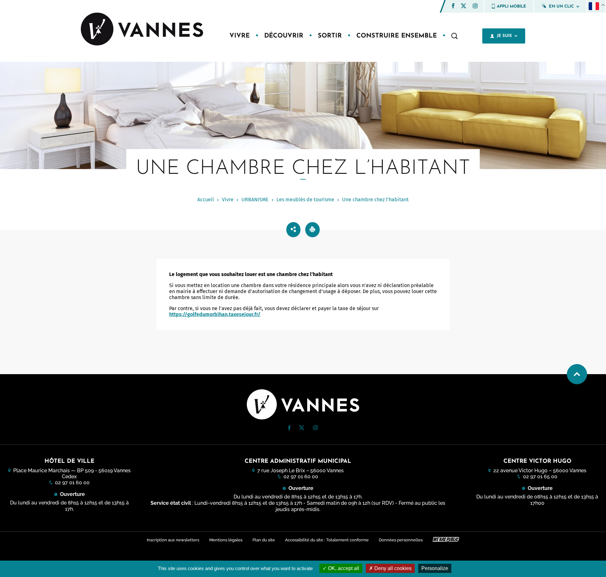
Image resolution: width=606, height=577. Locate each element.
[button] (453, 6)
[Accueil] (143, 30)
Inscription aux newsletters (173, 540)
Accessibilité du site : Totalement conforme (327, 540)
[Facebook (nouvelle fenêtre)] (453, 7)
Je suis (504, 36)
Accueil (205, 200)
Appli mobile (511, 6)
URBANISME (255, 200)
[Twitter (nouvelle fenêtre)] (463, 6)
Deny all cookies (392, 568)
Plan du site (263, 540)
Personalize (434, 568)
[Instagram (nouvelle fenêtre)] (475, 7)
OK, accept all (343, 568)
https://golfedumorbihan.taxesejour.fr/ (214, 314)
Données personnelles (401, 540)
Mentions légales (225, 540)
